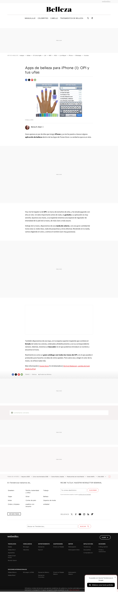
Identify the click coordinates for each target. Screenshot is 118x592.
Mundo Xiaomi (12, 560)
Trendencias (87, 547)
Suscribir (93, 490)
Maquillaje (30, 18)
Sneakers (11, 490)
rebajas (22, 55)
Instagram (84, 513)
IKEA (55, 55)
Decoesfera (87, 549)
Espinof (40, 549)
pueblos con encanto (30, 505)
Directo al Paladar (58, 547)
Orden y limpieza (13, 504)
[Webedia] (106, 1)
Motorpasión (72, 547)
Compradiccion (88, 552)
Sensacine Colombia (41, 576)
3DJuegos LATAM (28, 572)
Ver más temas (14, 514)
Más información (74, 590)
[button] (37, 127)
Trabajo (45, 490)
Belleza (59, 9)
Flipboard (32, 80)
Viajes (10, 496)
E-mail (35, 80)
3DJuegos (26, 547)
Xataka (10, 547)
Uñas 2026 (101, 476)
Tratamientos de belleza (71, 18)
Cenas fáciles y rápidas (57, 476)
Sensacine (41, 547)
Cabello (54, 18)
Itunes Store (44, 366)
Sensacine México (43, 572)
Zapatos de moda (49, 500)
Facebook (92, 18)
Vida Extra (26, 549)
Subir (104, 537)
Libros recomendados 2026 (41, 476)
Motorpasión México (72, 573)
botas (10, 500)
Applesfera (11, 552)
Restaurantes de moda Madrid (75, 476)
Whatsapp (78, 55)
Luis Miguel (63, 55)
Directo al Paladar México (58, 573)
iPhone (71, 55)
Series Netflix (91, 476)
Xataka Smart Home (12, 556)
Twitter (88, 18)
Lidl (45, 55)
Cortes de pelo (31, 500)
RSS (88, 513)
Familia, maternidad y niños (32, 491)
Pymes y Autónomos (102, 550)
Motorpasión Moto (74, 549)
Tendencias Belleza (45, 374)
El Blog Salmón (103, 547)
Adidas (28, 55)
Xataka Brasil (11, 575)
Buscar (83, 526)
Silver (28, 496)
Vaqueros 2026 (25, 476)
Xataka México (12, 572)
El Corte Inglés (37, 55)
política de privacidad (85, 494)
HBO (50, 55)
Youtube (86, 55)
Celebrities (43, 18)
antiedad (46, 504)
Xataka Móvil (12, 549)
